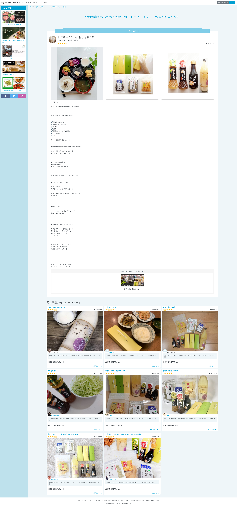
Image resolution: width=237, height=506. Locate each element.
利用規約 (114, 500)
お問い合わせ (107, 500)
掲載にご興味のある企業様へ (153, 500)
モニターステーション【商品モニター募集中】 (10, 2)
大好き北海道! (52, 371)
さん (111, 352)
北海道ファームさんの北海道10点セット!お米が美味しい (124, 434)
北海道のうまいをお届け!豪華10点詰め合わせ (63, 434)
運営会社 (100, 500)
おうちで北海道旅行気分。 (172, 371)
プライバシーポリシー (123, 500)
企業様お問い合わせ (223, 2)
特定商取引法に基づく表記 (137, 500)
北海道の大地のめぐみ (112, 307)
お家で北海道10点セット (171, 307)
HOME (78, 500)
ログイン (232, 2)
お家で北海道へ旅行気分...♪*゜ (115, 371)
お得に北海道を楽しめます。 (57, 307)
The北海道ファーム (97, 366)
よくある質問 (93, 500)
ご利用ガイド (85, 500)
